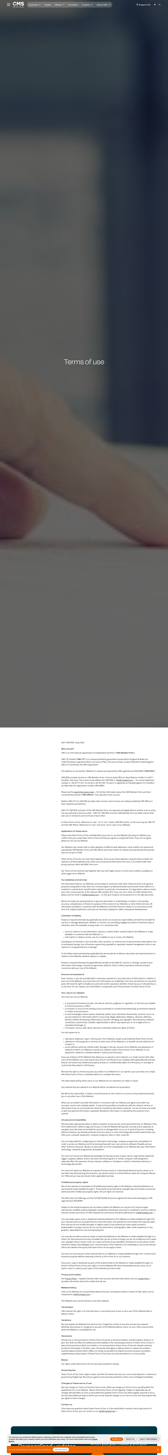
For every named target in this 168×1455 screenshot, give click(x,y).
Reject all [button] (130, 1439)
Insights (86, 4)
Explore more (61, 1450)
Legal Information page (84, 792)
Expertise (33, 4)
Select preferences (148, 1439)
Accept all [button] (116, 1439)
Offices (58, 4)
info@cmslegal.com (124, 780)
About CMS (102, 4)
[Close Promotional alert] (158, 1449)
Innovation (73, 4)
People (47, 4)
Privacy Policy (71, 1278)
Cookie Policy (143, 1278)
